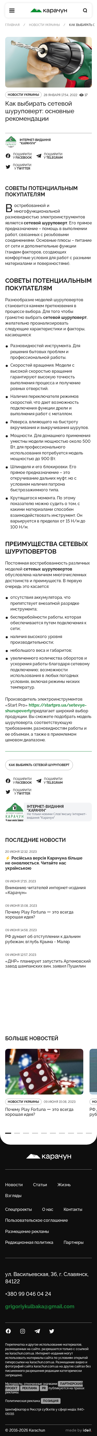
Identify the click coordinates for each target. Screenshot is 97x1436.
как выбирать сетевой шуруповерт (39, 765)
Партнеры (74, 1242)
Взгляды (13, 1195)
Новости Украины (44, 24)
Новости (14, 1184)
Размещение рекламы (27, 1231)
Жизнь (64, 1184)
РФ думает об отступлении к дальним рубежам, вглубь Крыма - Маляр (42, 939)
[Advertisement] (48, 998)
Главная (12, 24)
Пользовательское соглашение (36, 1220)
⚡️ (44, 863)
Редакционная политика (29, 1242)
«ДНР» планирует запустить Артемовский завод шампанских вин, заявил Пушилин (48, 964)
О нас (47, 1209)
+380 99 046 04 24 (28, 1294)
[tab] (8, 1133)
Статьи (40, 1184)
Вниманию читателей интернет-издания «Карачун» (45, 890)
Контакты (73, 1209)
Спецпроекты (18, 1209)
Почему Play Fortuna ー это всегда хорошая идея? (39, 915)
